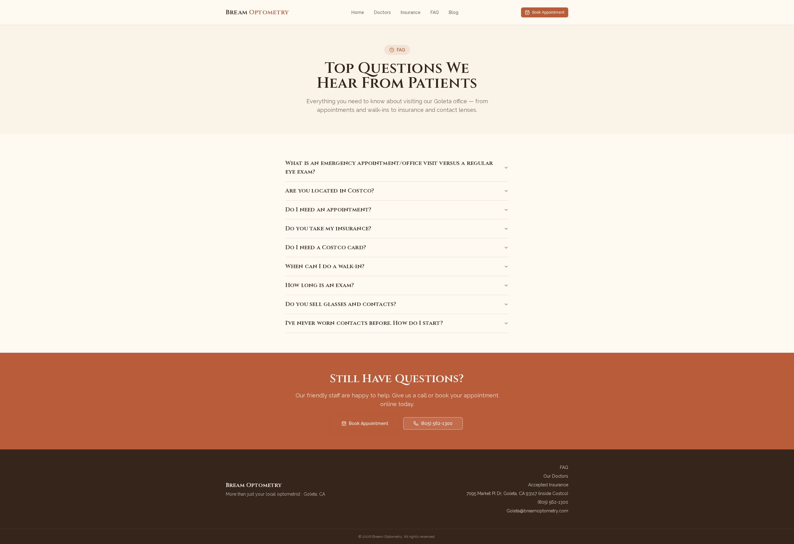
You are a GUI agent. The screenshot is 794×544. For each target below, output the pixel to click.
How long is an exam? (319, 285)
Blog (453, 12)
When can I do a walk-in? (324, 266)
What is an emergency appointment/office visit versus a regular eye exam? (389, 167)
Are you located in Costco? (329, 191)
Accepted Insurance (548, 484)
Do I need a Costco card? (325, 247)
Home (357, 12)
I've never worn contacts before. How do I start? (364, 323)
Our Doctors (555, 476)
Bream (257, 12)
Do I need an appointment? (328, 210)
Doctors (382, 12)
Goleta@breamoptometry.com (537, 510)
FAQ (434, 12)
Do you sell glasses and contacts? (340, 304)
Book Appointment (548, 12)
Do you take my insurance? (328, 228)
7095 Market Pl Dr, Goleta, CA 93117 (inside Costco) (517, 493)
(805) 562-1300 (437, 423)
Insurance (411, 12)
